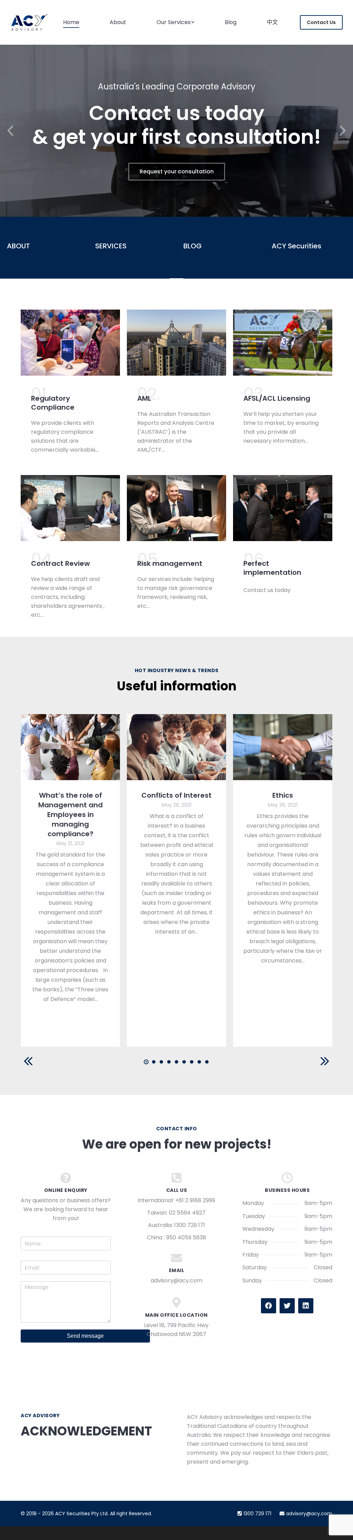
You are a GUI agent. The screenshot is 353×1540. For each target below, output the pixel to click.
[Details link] (70, 747)
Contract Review (60, 563)
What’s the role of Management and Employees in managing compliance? (70, 814)
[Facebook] (268, 1305)
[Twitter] (287, 1305)
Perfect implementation (272, 568)
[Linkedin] (305, 1305)
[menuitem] (71, 22)
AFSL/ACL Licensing (276, 398)
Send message (85, 1336)
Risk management (169, 563)
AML (144, 398)
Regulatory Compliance (52, 403)
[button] (10, 131)
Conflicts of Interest (176, 795)
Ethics (282, 795)
